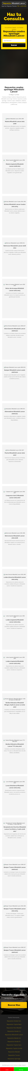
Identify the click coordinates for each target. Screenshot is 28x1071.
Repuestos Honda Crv (14, 1031)
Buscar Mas (14, 1005)
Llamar (7, 1069)
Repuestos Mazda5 (14, 1052)
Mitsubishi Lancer (14, 3)
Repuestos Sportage (14, 1058)
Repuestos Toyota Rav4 (14, 1024)
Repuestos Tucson (14, 1055)
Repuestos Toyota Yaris (14, 1045)
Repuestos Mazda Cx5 (14, 1038)
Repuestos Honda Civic (14, 1021)
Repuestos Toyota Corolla (14, 1048)
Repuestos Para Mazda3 (14, 1028)
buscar (14, 45)
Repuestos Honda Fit (14, 1041)
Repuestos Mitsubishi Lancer (14, 1034)
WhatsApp (21, 1069)
